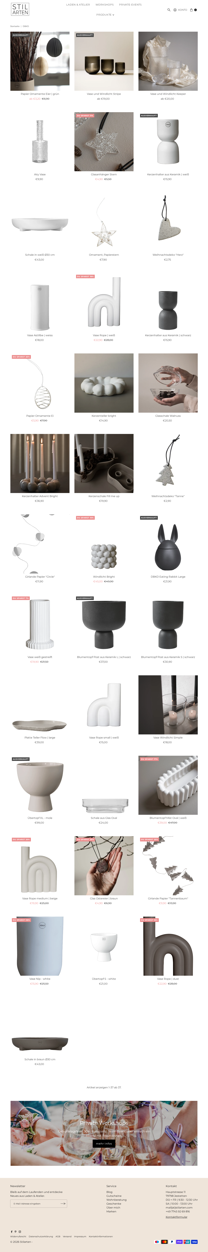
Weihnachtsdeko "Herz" (168, 254)
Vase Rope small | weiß (104, 737)
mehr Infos (104, 1143)
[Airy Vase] (39, 141)
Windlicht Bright (104, 576)
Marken (111, 1211)
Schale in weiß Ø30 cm (40, 254)
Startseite (15, 26)
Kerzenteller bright (104, 415)
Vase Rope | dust (168, 978)
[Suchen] (169, 10)
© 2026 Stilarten (21, 1241)
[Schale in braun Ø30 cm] (39, 1026)
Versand (67, 1236)
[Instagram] (20, 1232)
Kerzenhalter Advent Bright (40, 496)
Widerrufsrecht (18, 1236)
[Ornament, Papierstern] (104, 222)
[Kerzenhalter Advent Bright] (39, 463)
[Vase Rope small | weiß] (104, 704)
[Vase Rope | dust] (168, 946)
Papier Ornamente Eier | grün (40, 93)
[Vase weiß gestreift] (39, 624)
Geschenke (113, 1203)
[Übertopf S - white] (104, 946)
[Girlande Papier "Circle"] (39, 543)
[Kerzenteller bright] (104, 383)
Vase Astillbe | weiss (40, 335)
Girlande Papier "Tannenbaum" (168, 898)
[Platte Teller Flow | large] (39, 704)
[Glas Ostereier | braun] (104, 865)
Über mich (113, 1207)
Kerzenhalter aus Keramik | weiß (168, 174)
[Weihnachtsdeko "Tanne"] (168, 463)
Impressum (80, 1236)
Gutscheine (114, 1195)
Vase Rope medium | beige (40, 898)
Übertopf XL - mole (40, 818)
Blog (109, 1192)
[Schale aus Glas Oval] (104, 785)
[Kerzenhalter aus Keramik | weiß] (168, 141)
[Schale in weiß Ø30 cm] (39, 222)
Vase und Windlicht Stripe (104, 93)
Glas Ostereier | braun (104, 898)
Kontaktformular (176, 1217)
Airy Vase (40, 174)
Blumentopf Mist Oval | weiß (168, 818)
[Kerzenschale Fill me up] (104, 463)
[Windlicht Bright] (104, 543)
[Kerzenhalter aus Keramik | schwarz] (168, 302)
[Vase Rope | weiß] (104, 302)
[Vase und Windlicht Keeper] (168, 61)
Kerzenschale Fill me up (104, 496)
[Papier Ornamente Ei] (39, 383)
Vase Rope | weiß (104, 335)
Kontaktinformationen (101, 1236)
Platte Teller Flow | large (40, 737)
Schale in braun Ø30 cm (40, 1059)
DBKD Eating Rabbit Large (168, 576)
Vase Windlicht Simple (168, 737)
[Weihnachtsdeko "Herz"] (168, 222)
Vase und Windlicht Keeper (168, 93)
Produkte (104, 14)
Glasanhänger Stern (104, 174)
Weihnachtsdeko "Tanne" (168, 496)
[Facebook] (11, 1232)
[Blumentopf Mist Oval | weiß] (168, 785)
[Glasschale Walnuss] (168, 383)
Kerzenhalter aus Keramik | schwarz (168, 335)
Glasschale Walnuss (168, 415)
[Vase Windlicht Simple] (168, 704)
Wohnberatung (116, 1199)
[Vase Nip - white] (39, 946)
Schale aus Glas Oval (104, 818)
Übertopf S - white (104, 978)
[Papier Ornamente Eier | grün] (39, 61)
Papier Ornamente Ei (40, 415)
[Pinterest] (15, 1232)
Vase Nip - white (39, 978)
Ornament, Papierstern (104, 254)
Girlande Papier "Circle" (40, 576)
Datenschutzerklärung (41, 1236)
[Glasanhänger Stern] (104, 141)
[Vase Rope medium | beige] (39, 865)
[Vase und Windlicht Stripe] (104, 61)
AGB (58, 1236)
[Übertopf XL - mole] (39, 785)
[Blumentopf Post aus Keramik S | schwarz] (168, 624)
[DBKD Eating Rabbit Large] (168, 543)
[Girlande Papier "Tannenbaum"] (168, 865)
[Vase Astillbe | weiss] (39, 302)
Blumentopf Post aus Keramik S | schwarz (168, 657)
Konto (182, 9)
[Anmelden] (63, 1204)
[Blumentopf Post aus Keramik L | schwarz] (104, 624)
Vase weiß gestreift (40, 657)
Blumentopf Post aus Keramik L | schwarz (104, 657)
